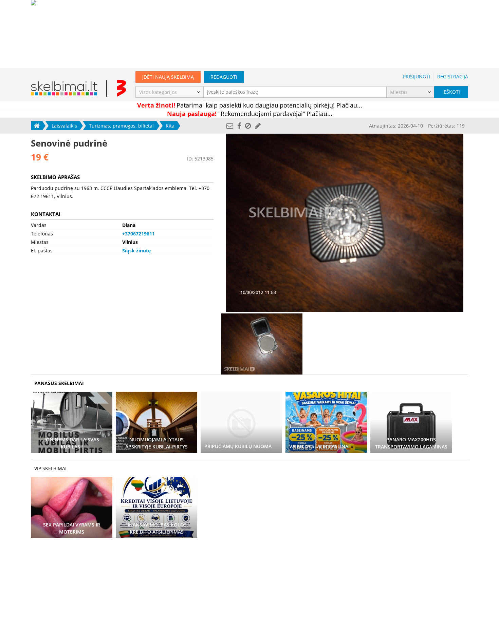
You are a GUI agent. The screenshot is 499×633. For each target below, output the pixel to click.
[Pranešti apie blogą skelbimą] (248, 125)
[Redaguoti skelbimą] (258, 125)
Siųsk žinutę (136, 250)
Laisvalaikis (64, 125)
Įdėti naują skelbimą (168, 77)
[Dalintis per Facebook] (239, 125)
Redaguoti (223, 77)
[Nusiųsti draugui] (229, 125)
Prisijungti (416, 76)
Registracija (452, 76)
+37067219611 (138, 233)
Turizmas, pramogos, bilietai (121, 125)
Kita (170, 125)
